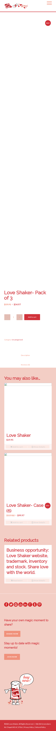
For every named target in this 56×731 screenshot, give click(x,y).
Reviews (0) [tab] (23, 365)
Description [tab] (23, 355)
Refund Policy (40, 727)
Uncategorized (17, 340)
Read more (18, 580)
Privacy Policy (29, 727)
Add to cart (32, 317)
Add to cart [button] (17, 447)
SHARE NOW (12, 634)
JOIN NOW (12, 657)
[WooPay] (28, 330)
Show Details (39, 447)
